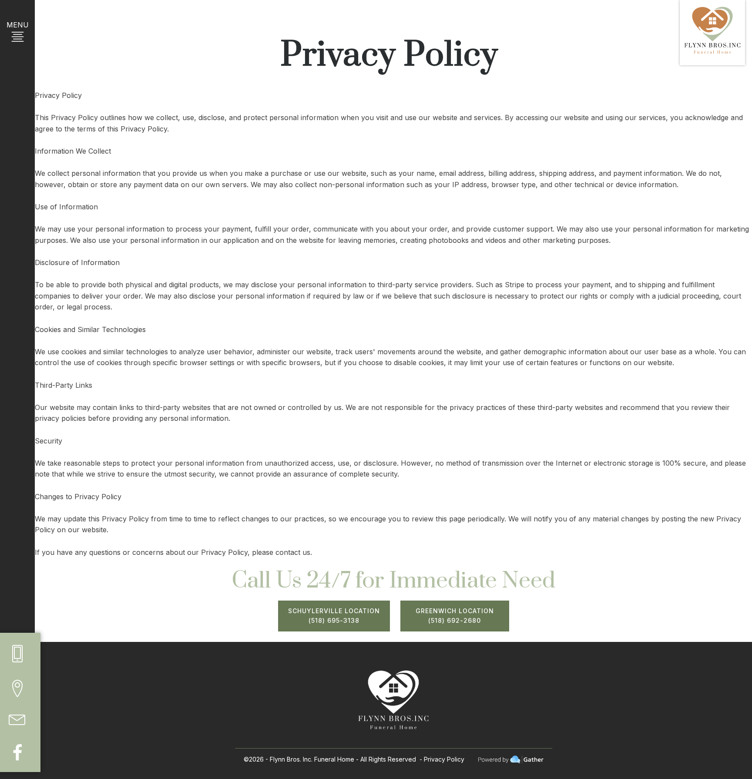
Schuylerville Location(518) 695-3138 (334, 615)
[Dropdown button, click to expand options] (17, 653)
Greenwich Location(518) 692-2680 (455, 615)
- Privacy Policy (442, 759)
